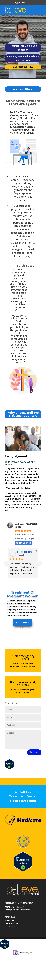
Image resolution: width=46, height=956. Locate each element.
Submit (34, 752)
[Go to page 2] (23, 580)
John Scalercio (24, 551)
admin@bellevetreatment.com (17, 909)
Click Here (23, 622)
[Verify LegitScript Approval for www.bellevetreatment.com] (9, 768)
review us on (22, 542)
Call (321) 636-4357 (23, 67)
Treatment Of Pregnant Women (22, 594)
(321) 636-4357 (23, 2)
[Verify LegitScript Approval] (23, 870)
